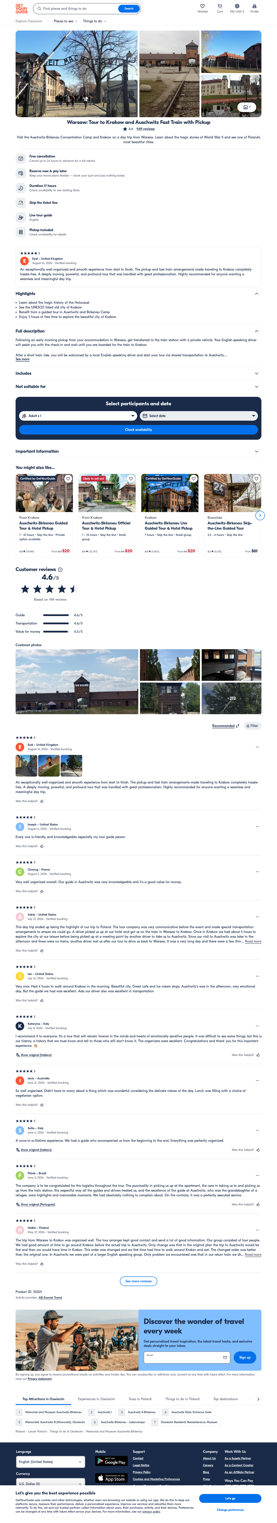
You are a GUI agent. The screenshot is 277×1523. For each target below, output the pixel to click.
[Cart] (219, 6)
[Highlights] (256, 293)
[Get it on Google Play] (111, 1461)
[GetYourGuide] (22, 9)
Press (206, 1479)
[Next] (260, 515)
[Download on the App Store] (111, 1479)
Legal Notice (141, 1465)
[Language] (237, 6)
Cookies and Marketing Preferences (156, 1479)
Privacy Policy (142, 1472)
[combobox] (76, 8)
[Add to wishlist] (68, 479)
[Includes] (256, 373)
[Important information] (256, 451)
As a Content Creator (239, 1465)
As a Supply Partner (238, 1458)
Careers (208, 1465)
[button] (138, 128)
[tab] (43, 1399)
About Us (209, 1458)
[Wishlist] (202, 6)
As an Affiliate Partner (239, 1472)
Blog (206, 1472)
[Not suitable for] (256, 386)
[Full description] (256, 331)
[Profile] (254, 6)
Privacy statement (40, 1379)
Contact (138, 1458)
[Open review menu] (257, 747)
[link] (44, 515)
